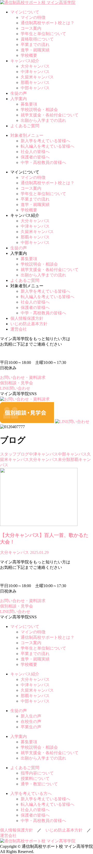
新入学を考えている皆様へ (45, 141)
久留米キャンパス (37, 77)
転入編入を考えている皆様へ (47, 146)
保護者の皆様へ (35, 157)
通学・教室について (39, 784)
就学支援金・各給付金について (50, 115)
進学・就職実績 (35, 50)
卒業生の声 (31, 727)
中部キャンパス (35, 88)
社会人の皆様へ (35, 151)
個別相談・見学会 (16, 383)
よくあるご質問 (24, 126)
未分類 (64, 459)
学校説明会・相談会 (39, 109)
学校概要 (29, 55)
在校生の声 (31, 721)
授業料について (35, 778)
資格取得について (37, 39)
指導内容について (37, 773)
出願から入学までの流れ (43, 120)
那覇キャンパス (35, 82)
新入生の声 (31, 716)
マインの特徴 (33, 17)
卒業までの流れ (35, 44)
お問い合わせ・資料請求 (22, 377)
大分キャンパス (35, 66)
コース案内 (31, 28)
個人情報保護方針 (26, 318)
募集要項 (29, 104)
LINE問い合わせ (15, 388)
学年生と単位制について (43, 33)
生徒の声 (18, 93)
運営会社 (18, 329)
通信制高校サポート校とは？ (47, 23)
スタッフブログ (14, 454)
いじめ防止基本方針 (29, 324)
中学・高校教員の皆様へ (43, 162)
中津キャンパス (35, 71)
